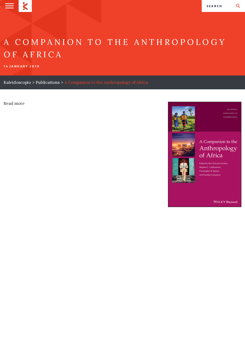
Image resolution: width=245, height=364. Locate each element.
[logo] (25, 6)
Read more (14, 103)
